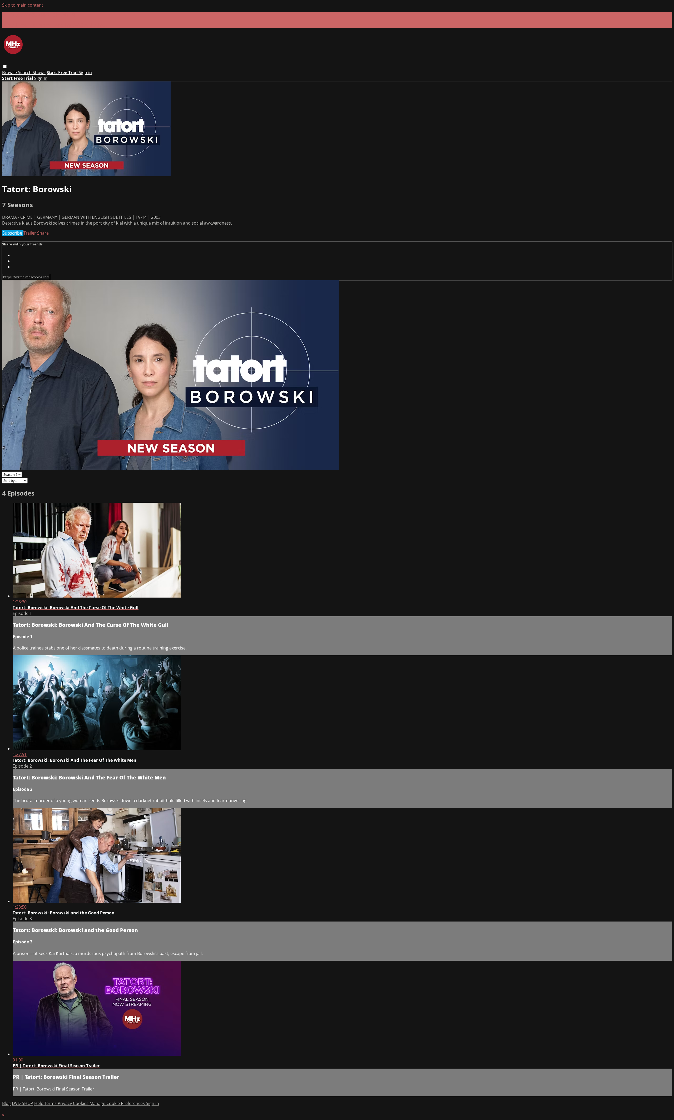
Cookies (81, 1103)
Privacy (65, 1103)
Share (43, 233)
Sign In (40, 78)
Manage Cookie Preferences (118, 1103)
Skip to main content (22, 5)
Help (39, 1103)
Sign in (85, 72)
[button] (5, 66)
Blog (6, 1103)
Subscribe (12, 233)
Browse (10, 72)
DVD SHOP (22, 1103)
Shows (39, 72)
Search (25, 72)
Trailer (30, 233)
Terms (51, 1103)
